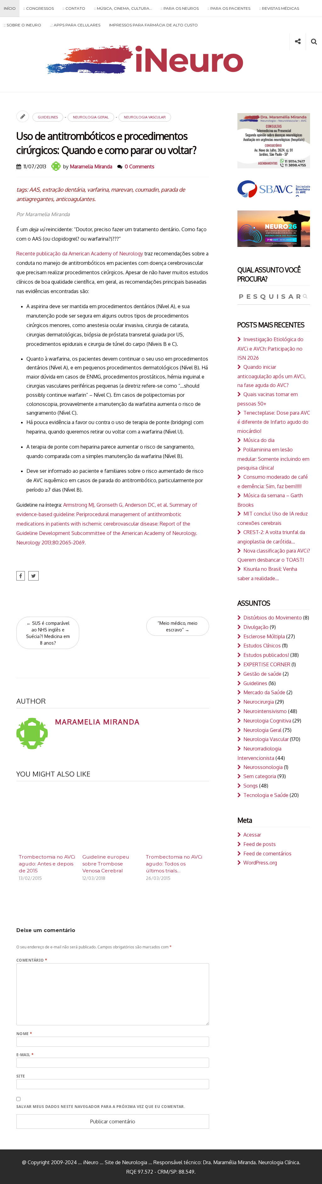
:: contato (74, 8)
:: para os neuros (180, 8)
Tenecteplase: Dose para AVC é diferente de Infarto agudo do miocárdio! (273, 422)
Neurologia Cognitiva (267, 720)
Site (20, 1076)
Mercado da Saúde (264, 692)
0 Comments (139, 166)
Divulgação (256, 627)
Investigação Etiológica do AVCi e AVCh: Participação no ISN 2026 (270, 348)
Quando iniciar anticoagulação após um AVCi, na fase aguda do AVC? (271, 376)
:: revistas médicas (279, 8)
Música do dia (259, 440)
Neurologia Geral (91, 117)
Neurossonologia (263, 767)
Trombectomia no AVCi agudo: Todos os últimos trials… (174, 864)
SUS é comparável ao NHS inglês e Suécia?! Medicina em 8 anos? (48, 633)
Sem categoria (259, 776)
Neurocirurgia (258, 702)
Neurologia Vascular (145, 117)
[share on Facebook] (20, 576)
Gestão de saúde (262, 674)
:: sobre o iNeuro (22, 25)
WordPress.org (260, 862)
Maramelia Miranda (91, 166)
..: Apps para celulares (75, 25)
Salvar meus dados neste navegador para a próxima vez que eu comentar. (100, 1106)
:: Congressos (38, 8)
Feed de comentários (267, 853)
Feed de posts (259, 844)
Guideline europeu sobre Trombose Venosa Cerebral (105, 864)
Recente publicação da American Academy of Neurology (79, 253)
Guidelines (48, 117)
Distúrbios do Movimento (272, 617)
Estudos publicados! (266, 655)
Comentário (31, 960)
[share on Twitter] (33, 576)
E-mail (25, 1054)
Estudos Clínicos (262, 645)
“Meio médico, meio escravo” (177, 626)
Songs (250, 786)
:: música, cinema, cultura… (123, 8)
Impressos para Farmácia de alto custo (153, 25)
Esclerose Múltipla (264, 636)
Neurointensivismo (265, 711)
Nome (24, 1033)
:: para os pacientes (229, 8)
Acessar (252, 835)
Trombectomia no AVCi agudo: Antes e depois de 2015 (47, 864)
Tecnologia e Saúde (265, 795)
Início (10, 8)
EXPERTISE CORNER (266, 664)
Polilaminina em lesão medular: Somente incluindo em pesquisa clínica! (273, 458)
